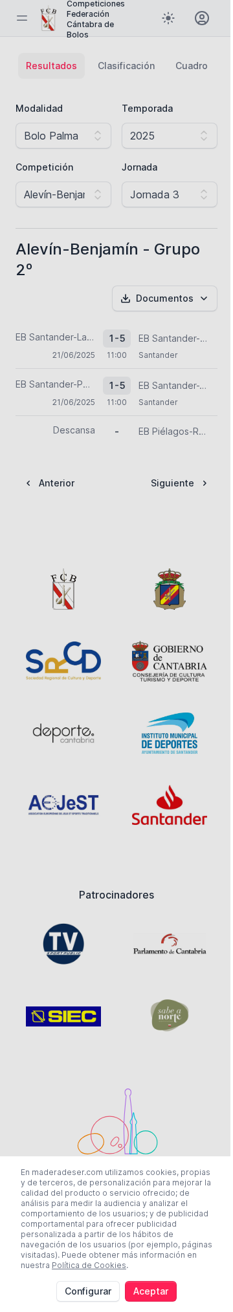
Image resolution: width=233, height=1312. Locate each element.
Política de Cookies (89, 1265)
